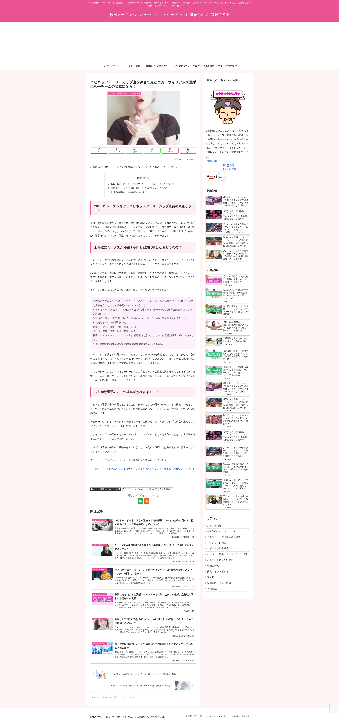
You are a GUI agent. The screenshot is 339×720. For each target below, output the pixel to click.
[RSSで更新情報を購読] (146, 501)
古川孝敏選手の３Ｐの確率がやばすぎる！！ (132, 192)
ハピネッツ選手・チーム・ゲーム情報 (106, 489)
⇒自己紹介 (211, 160)
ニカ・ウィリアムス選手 (149, 489)
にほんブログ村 (227, 169)
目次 (139, 178)
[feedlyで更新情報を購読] (140, 501)
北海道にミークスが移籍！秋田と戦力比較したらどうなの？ (139, 188)
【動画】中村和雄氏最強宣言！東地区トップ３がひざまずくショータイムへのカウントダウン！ (143, 469)
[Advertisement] (169, 42)
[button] (187, 151)
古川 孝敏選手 (167, 489)
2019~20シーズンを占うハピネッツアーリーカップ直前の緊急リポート (144, 184)
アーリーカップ (130, 489)
